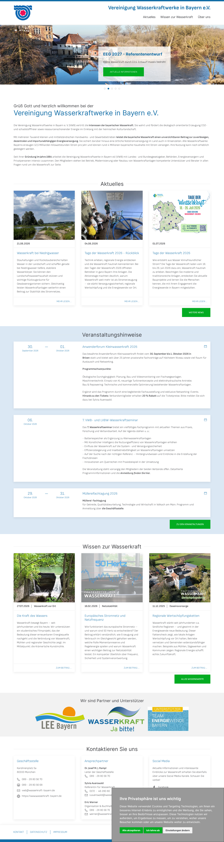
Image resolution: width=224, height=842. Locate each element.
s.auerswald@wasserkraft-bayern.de (110, 795)
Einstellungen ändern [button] (178, 830)
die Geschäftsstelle (112, 508)
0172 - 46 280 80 (100, 791)
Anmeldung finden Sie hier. (135, 473)
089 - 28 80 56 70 (100, 776)
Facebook (163, 787)
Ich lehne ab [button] (153, 830)
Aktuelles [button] (149, 17)
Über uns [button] (204, 17)
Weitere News (196, 312)
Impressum (60, 832)
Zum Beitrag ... (63, 667)
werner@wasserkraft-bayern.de (108, 814)
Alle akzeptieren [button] (131, 830)
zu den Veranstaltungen (190, 524)
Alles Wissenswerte (192, 679)
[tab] (105, 88)
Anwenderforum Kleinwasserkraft (117, 353)
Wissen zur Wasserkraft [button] (176, 17)
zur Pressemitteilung (102, 71)
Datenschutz (38, 832)
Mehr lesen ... (64, 301)
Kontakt (18, 832)
